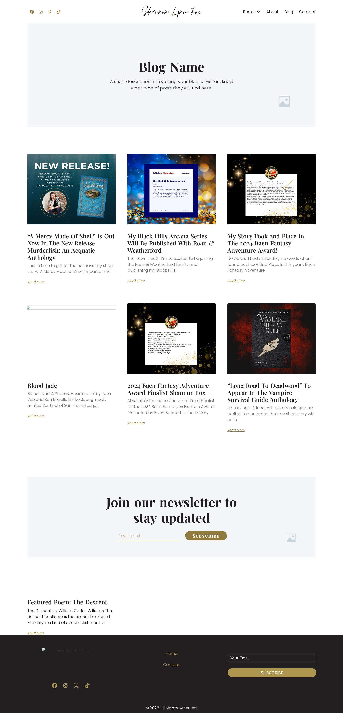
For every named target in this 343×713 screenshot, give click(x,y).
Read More (36, 282)
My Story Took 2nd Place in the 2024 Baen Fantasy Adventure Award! (265, 243)
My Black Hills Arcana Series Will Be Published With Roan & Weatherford (170, 243)
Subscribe (272, 672)
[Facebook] (31, 11)
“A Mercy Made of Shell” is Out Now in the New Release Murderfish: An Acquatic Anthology (71, 246)
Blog (288, 11)
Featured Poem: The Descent (67, 602)
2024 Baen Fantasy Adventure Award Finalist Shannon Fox (168, 388)
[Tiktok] (58, 11)
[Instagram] (40, 11)
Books (248, 11)
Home (171, 653)
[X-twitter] (49, 11)
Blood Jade (42, 385)
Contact (307, 11)
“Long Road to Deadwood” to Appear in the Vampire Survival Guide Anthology (269, 392)
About (272, 11)
